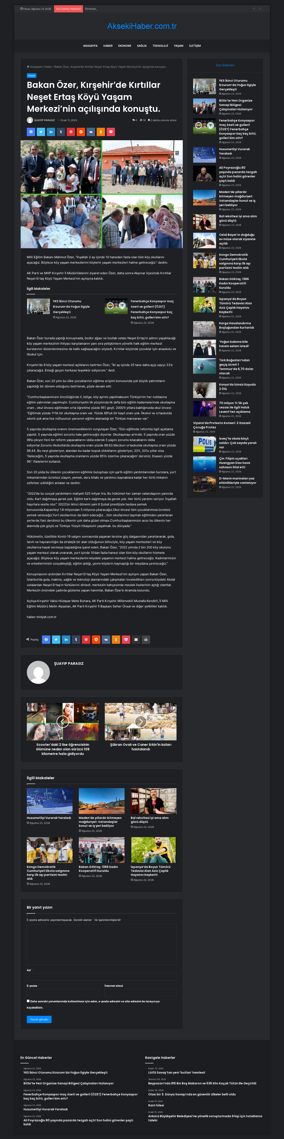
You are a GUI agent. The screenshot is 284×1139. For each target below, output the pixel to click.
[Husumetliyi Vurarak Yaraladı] (50, 801)
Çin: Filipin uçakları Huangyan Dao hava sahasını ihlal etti (234, 462)
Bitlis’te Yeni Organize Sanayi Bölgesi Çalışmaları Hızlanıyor (236, 104)
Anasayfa (90, 45)
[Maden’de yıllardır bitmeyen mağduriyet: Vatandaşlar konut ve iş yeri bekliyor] (102, 801)
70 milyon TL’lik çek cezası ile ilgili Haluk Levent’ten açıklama (234, 407)
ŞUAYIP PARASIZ (44, 120)
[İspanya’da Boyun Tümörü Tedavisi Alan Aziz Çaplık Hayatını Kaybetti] (154, 850)
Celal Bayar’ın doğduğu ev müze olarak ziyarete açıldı (237, 239)
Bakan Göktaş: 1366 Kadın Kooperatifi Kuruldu (98, 869)
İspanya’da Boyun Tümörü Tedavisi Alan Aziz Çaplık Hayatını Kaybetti (150, 871)
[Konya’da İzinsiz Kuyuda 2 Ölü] (204, 390)
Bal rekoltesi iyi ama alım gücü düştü (150, 820)
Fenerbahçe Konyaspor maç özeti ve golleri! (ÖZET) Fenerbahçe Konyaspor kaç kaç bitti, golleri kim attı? (152, 8)
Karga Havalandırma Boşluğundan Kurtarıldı (236, 325)
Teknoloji (160, 45)
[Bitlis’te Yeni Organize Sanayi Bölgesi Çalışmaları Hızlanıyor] (204, 106)
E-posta (33, 985)
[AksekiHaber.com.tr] (142, 26)
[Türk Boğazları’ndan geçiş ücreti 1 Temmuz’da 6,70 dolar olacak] (204, 366)
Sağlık (142, 45)
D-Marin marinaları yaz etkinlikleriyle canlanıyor (237, 480)
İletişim (195, 45)
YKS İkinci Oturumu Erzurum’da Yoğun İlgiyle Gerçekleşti (71, 306)
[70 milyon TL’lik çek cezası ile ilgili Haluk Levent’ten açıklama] (204, 409)
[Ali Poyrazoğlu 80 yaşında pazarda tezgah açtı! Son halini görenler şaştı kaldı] (204, 173)
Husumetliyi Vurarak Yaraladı (49, 818)
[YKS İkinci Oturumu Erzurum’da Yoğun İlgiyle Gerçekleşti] (38, 306)
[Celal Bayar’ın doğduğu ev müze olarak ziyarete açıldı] (204, 240)
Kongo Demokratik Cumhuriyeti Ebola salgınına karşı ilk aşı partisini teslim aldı (48, 873)
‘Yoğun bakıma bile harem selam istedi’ (234, 344)
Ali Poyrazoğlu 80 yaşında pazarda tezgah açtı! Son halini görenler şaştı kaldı (238, 174)
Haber (107, 45)
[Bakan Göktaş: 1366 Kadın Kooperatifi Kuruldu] (102, 850)
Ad (30, 970)
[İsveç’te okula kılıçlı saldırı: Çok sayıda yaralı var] (204, 444)
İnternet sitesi (114, 985)
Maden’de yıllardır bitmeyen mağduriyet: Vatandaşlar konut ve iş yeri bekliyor (100, 822)
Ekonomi (124, 45)
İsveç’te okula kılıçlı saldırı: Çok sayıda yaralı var (238, 442)
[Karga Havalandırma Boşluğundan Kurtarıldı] (204, 329)
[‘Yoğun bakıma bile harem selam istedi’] (204, 347)
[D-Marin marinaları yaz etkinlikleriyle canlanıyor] (204, 484)
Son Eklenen (225, 65)
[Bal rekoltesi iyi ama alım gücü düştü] (154, 801)
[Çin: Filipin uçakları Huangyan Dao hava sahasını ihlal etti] (204, 464)
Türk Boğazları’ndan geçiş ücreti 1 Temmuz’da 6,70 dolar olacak (236, 366)
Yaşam (178, 45)
